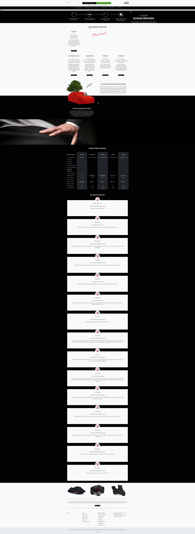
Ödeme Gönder (84, 514)
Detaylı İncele (74, 50)
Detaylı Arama (100, 518)
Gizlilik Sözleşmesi (85, 518)
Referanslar (84, 519)
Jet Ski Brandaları (101, 516)
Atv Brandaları (100, 519)
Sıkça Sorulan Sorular (85, 521)
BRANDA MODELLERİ (78, 7)
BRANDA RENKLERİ (88, 7)
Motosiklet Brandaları (101, 521)
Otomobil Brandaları (101, 525)
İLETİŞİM (119, 7)
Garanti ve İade (84, 516)
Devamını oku (97, 505)
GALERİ (96, 7)
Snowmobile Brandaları (102, 514)
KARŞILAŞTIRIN (104, 7)
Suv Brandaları (100, 523)
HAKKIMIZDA (112, 7)
